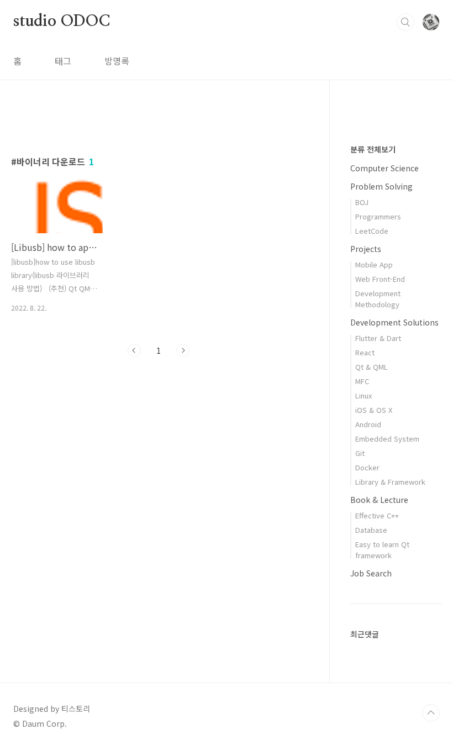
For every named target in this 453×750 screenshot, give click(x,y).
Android (368, 424)
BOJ (361, 202)
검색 (405, 22)
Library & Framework (390, 481)
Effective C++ (377, 515)
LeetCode (371, 230)
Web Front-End (380, 279)
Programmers (378, 216)
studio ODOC (61, 21)
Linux (363, 395)
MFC (362, 381)
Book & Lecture (379, 499)
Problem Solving (381, 186)
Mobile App (374, 264)
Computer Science (384, 168)
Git (360, 453)
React (365, 352)
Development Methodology (378, 299)
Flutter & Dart (378, 338)
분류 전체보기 (373, 149)
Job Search (371, 573)
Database (371, 530)
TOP (431, 713)
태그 (63, 60)
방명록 (116, 60)
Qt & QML (371, 366)
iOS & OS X (373, 410)
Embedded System (387, 438)
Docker (367, 467)
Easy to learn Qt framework (382, 549)
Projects (365, 248)
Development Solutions (394, 322)
